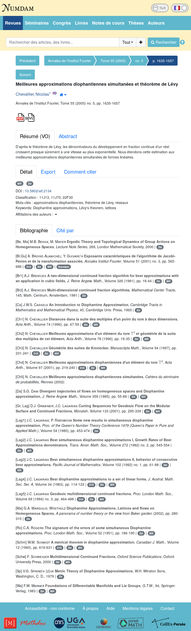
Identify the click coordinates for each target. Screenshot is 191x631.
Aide (110, 608)
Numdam (63, 267)
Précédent (27, 60)
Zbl (30, 183)
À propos (90, 608)
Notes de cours (108, 23)
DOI (28, 267)
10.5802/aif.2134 (38, 190)
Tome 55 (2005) (113, 60)
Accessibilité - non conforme (50, 608)
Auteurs (156, 23)
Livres (81, 23)
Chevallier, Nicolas (32, 94)
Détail (26, 171)
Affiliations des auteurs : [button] (35, 214)
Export (48, 171)
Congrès (62, 23)
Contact (167, 608)
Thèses (136, 23)
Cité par (65, 230)
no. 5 (139, 60)
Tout (126, 42)
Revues (13, 23)
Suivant (25, 74)
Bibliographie (34, 230)
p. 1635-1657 (163, 60)
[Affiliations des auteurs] (63, 94)
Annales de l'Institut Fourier (69, 60)
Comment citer (80, 171)
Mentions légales (138, 608)
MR (19, 183)
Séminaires (37, 23)
